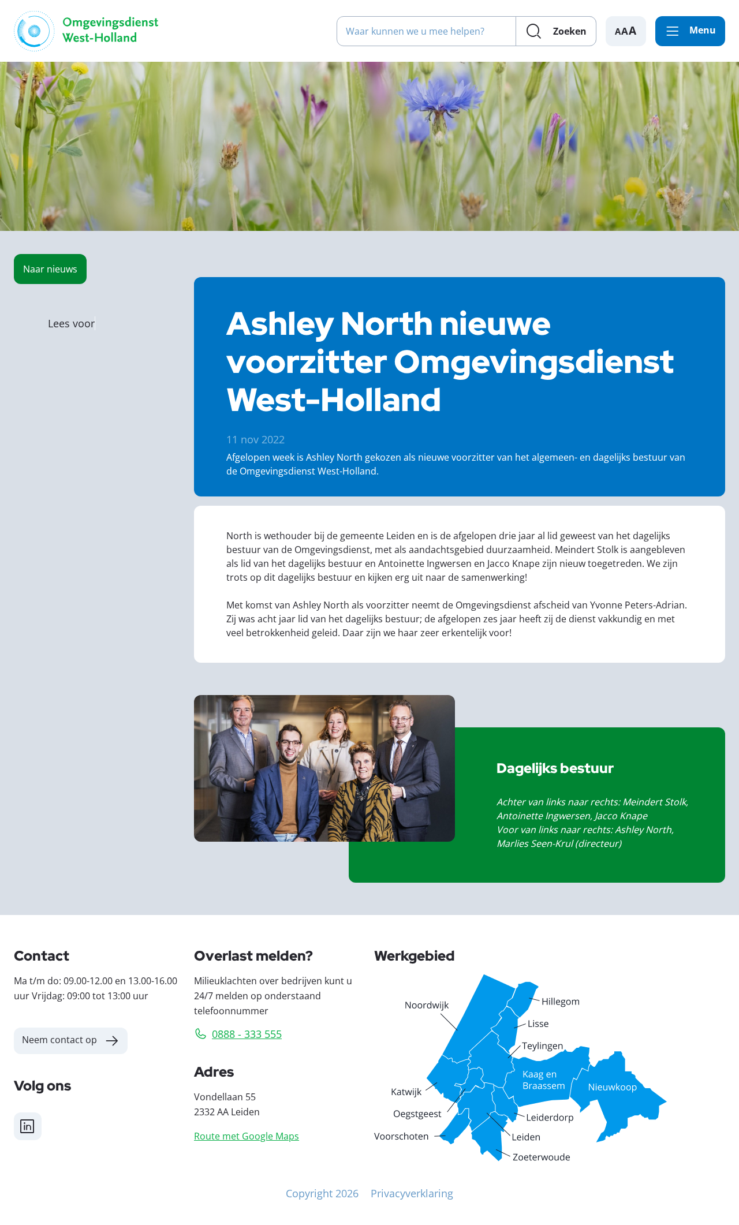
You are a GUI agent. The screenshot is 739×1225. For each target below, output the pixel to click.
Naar (50, 269)
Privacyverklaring (412, 1193)
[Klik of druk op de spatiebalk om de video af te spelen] (324, 768)
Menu (702, 30)
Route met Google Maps (246, 1136)
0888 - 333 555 (247, 1034)
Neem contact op (59, 1039)
